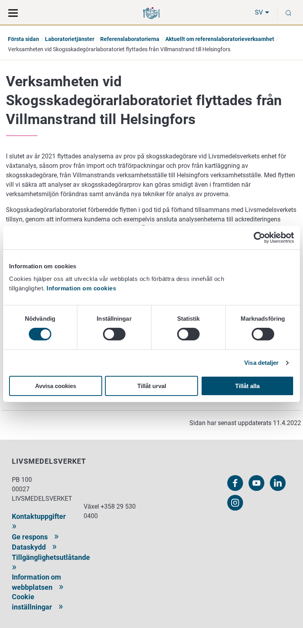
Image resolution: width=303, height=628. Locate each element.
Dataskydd (29, 547)
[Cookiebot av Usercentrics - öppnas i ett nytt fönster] (259, 237)
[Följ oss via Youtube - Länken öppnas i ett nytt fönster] (256, 483)
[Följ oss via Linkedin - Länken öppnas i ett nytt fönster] (278, 483)
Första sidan (23, 39)
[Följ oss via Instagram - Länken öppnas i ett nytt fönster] (235, 503)
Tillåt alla (247, 386)
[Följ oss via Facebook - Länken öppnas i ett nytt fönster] (235, 483)
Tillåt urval (151, 386)
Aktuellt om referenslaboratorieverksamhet (219, 39)
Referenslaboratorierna (129, 39)
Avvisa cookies (55, 386)
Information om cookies (81, 288)
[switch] (114, 334)
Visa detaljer (261, 362)
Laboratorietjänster (69, 39)
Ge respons (30, 537)
